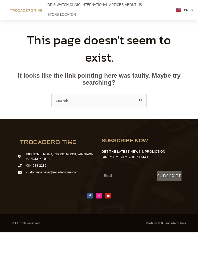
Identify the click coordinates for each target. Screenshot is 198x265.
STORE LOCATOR (61, 15)
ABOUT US (133, 5)
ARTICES (116, 5)
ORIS (51, 5)
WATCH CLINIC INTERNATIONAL (82, 5)
